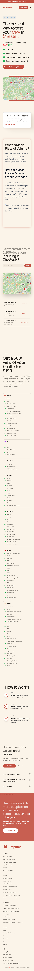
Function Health (8, 878)
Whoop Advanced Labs (10, 886)
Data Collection (7, 954)
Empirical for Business (9, 933)
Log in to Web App (8, 865)
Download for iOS (7, 856)
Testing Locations (8, 870)
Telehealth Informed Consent (11, 963)
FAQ (4, 941)
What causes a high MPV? (11, 774)
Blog (4, 936)
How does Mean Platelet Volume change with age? (16, 173)
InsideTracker (8, 884)
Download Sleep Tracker (9, 862)
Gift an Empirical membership (11, 911)
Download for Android (9, 859)
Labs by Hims (8, 889)
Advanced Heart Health (9, 905)
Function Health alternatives (11, 898)
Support (5, 868)
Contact (5, 944)
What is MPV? (7, 786)
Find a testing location (9, 919)
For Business (6, 917)
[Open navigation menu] (30, 7)
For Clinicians (6, 914)
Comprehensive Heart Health (11, 908)
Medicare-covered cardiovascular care (13, 922)
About (4, 930)
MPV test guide (10, 124)
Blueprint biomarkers (10, 892)
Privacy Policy (6, 952)
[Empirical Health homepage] (8, 7)
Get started (23, 7)
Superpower (7, 881)
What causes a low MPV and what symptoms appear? (14, 780)
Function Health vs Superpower (11, 895)
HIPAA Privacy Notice (8, 960)
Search (28, 265)
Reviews (5, 938)
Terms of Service (7, 957)
